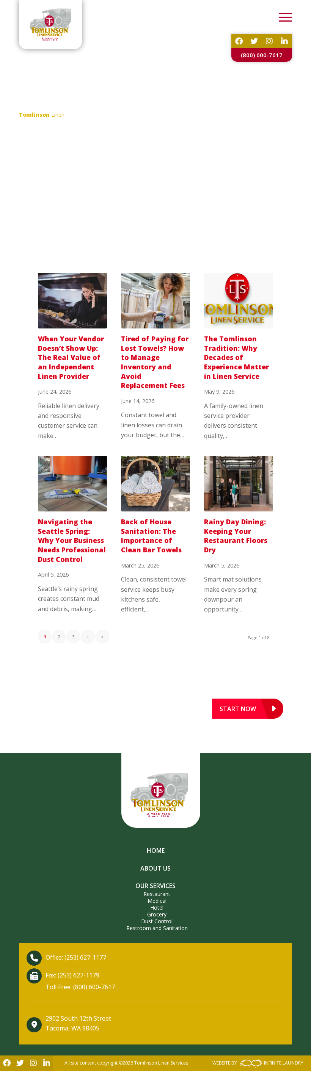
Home (156, 850)
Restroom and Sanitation (157, 928)
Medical (157, 900)
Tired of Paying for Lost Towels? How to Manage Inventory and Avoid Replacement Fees (154, 362)
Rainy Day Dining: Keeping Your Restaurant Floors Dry (235, 535)
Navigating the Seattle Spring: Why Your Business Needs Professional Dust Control (72, 540)
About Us (155, 868)
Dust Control (157, 921)
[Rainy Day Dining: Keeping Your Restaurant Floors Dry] (238, 483)
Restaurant (156, 893)
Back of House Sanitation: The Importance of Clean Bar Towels (151, 535)
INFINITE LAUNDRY (283, 1063)
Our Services (155, 886)
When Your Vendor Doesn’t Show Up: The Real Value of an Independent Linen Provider (71, 357)
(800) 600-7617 (262, 55)
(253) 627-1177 (85, 957)
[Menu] (281, 17)
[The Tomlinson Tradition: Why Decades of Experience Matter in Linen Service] (238, 300)
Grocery (156, 914)
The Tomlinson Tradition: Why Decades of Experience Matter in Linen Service (236, 357)
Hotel (156, 907)
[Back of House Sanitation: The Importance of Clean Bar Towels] (155, 483)
